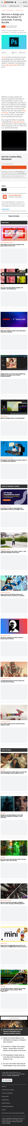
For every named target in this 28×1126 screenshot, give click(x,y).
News (3, 26)
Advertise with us (6, 1103)
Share (5, 52)
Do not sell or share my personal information (13, 1113)
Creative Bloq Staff (12, 26)
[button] (26, 2)
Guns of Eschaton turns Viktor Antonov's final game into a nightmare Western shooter (13, 1031)
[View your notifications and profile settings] (15, 2)
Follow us (16, 52)
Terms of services (19, 171)
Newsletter (23, 52)
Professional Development (8, 10)
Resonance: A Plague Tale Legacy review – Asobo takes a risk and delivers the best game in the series (14, 1048)
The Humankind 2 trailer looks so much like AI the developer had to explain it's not (13, 1057)
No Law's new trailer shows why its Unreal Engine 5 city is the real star (14, 1064)
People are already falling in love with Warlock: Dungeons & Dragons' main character (14, 1040)
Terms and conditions (7, 1093)
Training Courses (19, 10)
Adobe (3, 57)
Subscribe (20, 2)
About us (4, 1086)
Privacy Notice (21, 173)
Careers (4, 1109)
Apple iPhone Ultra (14, 6)
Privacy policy (5, 1096)
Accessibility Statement (7, 1106)
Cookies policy (5, 1099)
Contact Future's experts (8, 1089)
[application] (14, 139)
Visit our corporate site (13, 1075)
